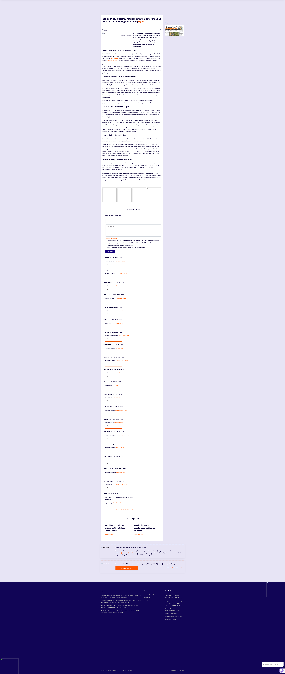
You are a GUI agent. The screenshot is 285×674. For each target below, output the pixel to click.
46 (118, 510)
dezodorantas (114, 58)
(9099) (142, 22)
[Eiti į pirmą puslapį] (108, 510)
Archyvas (146, 600)
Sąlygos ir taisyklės (127, 670)
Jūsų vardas (110, 221)
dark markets (116, 398)
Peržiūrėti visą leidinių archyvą (173, 567)
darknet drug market (123, 360)
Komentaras (110, 227)
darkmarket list (120, 447)
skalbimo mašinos (112, 60)
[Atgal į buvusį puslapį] (110, 510)
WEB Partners (180, 670)
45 (116, 510)
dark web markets (120, 286)
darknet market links (120, 311)
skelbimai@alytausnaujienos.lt (124, 553)
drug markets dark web (119, 373)
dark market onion (124, 335)
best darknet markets (121, 261)
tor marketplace (118, 422)
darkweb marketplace (121, 298)
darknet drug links (124, 435)
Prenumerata (147, 597)
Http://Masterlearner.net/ (120, 503)
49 (125, 510)
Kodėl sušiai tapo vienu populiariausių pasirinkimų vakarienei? (144, 528)
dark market (116, 385)
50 (128, 510)
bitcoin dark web (120, 472)
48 (123, 510)
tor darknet (119, 348)
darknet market (116, 460)
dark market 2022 (122, 273)
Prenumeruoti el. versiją (126, 568)
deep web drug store (121, 410)
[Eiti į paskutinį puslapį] (137, 510)
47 (121, 510)
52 (132, 510)
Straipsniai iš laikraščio (149, 595)
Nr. (159, 29)
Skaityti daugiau (109, 534)
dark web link (119, 323)
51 (130, 510)
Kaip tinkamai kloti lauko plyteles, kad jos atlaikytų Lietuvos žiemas (115, 528)
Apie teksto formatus (111, 238)
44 (113, 510)
